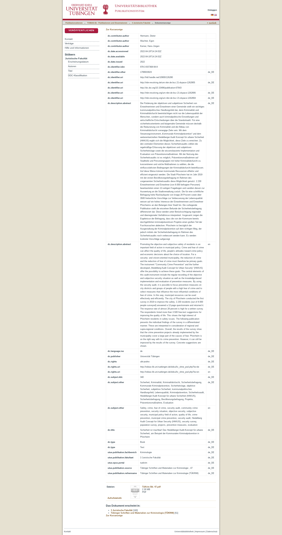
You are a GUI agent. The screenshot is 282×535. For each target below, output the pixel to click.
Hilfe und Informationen (77, 48)
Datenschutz (211, 531)
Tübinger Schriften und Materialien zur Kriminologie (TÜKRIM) (142, 513)
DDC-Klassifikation (77, 75)
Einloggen (212, 10)
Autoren (72, 66)
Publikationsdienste (74, 23)
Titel (70, 71)
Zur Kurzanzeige (114, 29)
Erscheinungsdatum (78, 62)
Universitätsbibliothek (184, 531)
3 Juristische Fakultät (141, 23)
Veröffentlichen (81, 30)
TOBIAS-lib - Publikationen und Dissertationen (107, 23)
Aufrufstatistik (115, 498)
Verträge (69, 43)
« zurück (211, 23)
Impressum (200, 531)
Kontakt (69, 39)
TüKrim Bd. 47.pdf (151, 487)
